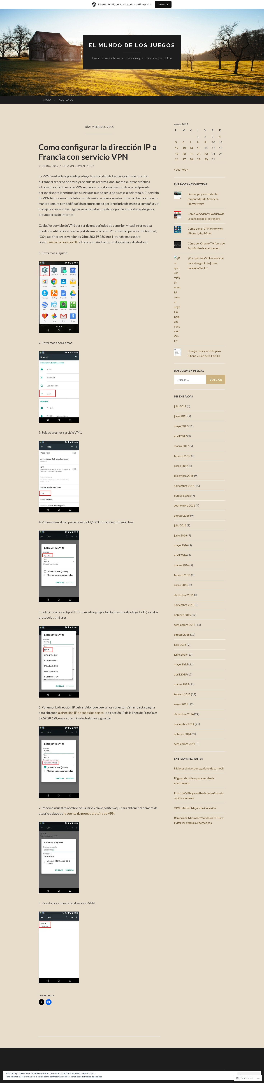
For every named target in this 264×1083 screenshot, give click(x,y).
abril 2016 (180, 555)
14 (191, 148)
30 (206, 159)
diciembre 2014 (184, 714)
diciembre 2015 (184, 595)
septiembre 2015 (184, 624)
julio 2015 (180, 644)
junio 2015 (180, 654)
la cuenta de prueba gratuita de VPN (89, 813)
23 (206, 153)
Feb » (185, 169)
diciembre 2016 (184, 475)
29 (198, 159)
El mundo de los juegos (132, 45)
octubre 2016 (182, 495)
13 (184, 148)
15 (198, 148)
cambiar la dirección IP (62, 242)
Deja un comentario (78, 165)
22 (198, 153)
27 (184, 159)
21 (191, 153)
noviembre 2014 (184, 724)
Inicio (47, 99)
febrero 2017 (182, 456)
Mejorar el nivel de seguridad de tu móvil (199, 768)
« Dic (177, 169)
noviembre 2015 (184, 604)
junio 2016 (180, 535)
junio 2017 (180, 416)
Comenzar (163, 4)
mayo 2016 (181, 545)
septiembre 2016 (184, 505)
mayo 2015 (181, 664)
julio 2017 (180, 406)
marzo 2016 (181, 565)
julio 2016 (180, 525)
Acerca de (66, 99)
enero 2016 (181, 585)
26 (176, 159)
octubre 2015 (182, 614)
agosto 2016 (182, 515)
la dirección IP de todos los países (80, 713)
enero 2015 (181, 704)
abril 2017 (180, 436)
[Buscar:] (199, 379)
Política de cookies (93, 1076)
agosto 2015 (182, 634)
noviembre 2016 (184, 485)
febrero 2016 (182, 575)
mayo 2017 (181, 426)
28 (191, 159)
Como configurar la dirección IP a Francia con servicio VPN (98, 152)
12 (176, 148)
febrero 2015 (182, 694)
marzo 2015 (181, 684)
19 (176, 153)
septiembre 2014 (184, 743)
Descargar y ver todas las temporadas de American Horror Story (203, 198)
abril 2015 (180, 674)
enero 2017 (181, 465)
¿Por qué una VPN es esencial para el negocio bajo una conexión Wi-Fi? (206, 262)
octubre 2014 (182, 734)
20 (184, 153)
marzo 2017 (181, 446)
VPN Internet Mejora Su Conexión (195, 808)
